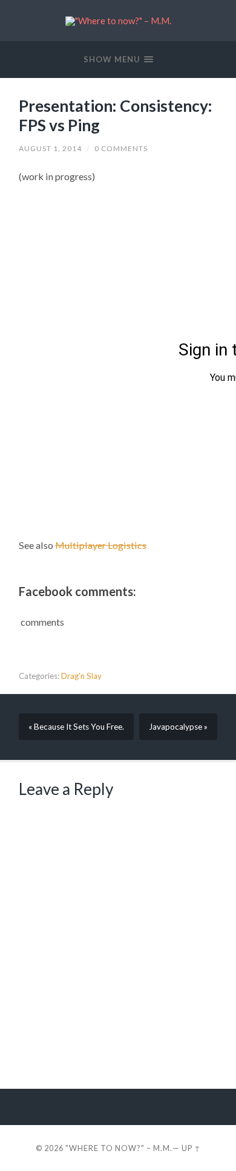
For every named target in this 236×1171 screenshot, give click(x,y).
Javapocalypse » (178, 726)
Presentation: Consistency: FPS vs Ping (115, 115)
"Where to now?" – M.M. (118, 1148)
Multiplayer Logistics (100, 545)
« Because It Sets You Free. (76, 726)
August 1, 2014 (50, 148)
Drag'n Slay (81, 676)
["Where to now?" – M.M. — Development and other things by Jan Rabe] (118, 21)
